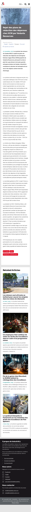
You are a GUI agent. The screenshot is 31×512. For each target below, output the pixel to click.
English (6, 44)
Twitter (7, 474)
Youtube (7, 477)
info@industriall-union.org (11, 490)
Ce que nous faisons (9, 460)
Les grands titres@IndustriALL (12, 481)
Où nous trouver (8, 463)
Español (11, 44)
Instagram (7, 479)
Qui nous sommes (8, 458)
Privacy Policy (15, 502)
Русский (22, 44)
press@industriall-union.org (12, 493)
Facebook (7, 472)
